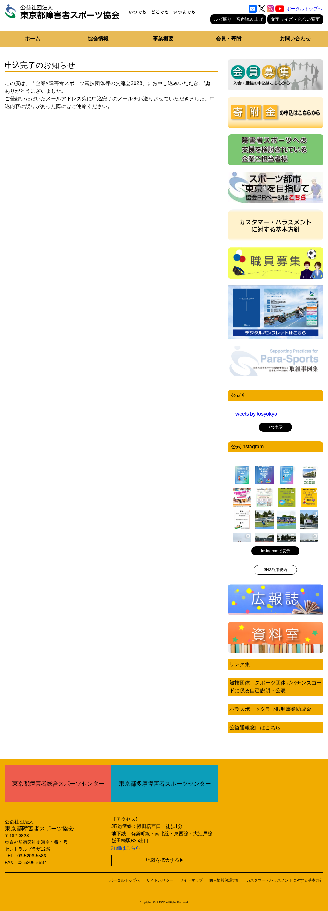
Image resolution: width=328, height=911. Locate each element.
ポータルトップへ (304, 8)
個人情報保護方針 (224, 880)
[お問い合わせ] (253, 8)
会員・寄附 (229, 38)
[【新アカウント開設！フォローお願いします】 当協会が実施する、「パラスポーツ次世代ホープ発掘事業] (242, 497)
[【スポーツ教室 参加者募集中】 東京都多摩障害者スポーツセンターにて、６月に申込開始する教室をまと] (242, 519)
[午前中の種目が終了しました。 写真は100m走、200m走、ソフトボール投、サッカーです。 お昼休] (286, 519)
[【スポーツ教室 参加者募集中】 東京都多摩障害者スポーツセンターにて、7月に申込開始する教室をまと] (286, 475)
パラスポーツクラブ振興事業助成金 (270, 709)
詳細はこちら (125, 848)
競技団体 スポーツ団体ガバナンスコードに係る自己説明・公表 (275, 686)
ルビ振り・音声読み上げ (238, 19)
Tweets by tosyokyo (255, 414)
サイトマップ (191, 880)
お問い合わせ (295, 38)
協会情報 (98, 38)
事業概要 (163, 38)
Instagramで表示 (275, 551)
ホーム (32, 38)
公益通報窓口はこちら (255, 727)
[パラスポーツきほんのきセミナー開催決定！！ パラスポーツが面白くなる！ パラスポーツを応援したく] (264, 497)
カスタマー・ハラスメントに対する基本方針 (284, 880)
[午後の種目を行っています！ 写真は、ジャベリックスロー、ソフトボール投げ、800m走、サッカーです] (264, 519)
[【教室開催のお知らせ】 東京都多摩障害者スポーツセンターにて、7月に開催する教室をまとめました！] (242, 475)
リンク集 (239, 664)
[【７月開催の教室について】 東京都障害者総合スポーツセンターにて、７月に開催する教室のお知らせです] (309, 475)
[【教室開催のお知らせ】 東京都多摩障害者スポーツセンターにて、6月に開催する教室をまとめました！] (286, 497)
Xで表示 (275, 427)
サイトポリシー (159, 880)
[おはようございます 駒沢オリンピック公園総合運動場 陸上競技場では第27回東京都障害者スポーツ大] (309, 519)
